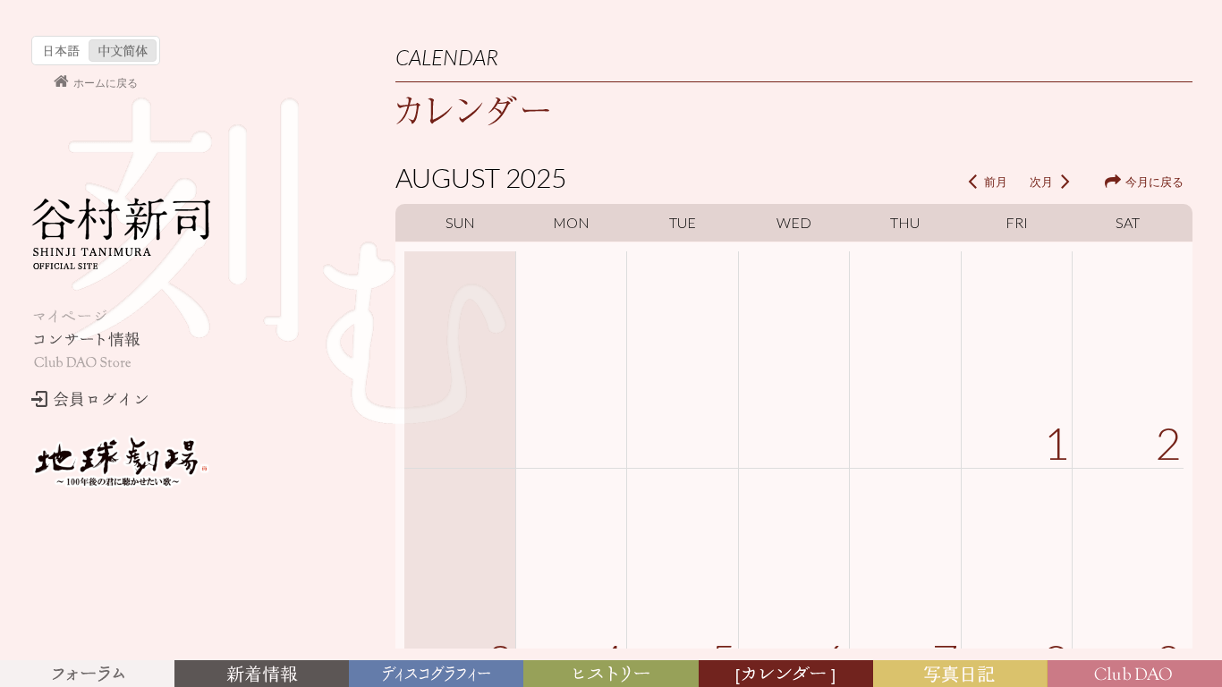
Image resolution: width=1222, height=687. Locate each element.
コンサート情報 (85, 339)
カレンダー (789, 675)
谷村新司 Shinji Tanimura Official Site (120, 233)
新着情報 (265, 675)
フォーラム (90, 675)
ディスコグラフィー (436, 675)
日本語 (62, 50)
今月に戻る (1154, 181)
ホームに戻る (105, 81)
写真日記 (963, 675)
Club (1136, 675)
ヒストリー (613, 675)
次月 (1041, 181)
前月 (995, 181)
